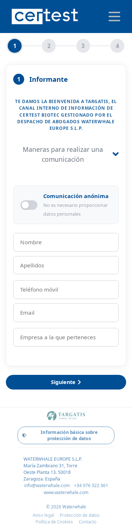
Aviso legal (43, 515)
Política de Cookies (54, 521)
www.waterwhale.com (66, 492)
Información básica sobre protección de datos (69, 435)
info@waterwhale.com (47, 485)
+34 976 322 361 (91, 485)
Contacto (87, 521)
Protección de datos (80, 515)
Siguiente (63, 382)
